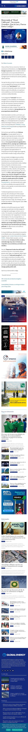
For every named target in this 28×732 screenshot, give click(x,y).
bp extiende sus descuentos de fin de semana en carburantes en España (12, 590)
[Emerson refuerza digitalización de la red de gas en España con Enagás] (5, 485)
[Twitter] (6, 57)
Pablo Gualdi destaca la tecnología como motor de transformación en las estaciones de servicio (13, 537)
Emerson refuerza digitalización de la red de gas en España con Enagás (18, 484)
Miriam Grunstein (7, 63)
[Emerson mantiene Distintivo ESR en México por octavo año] (5, 471)
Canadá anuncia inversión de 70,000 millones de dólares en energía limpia (17, 680)
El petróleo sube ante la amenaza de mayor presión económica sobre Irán (13, 721)
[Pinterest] (9, 57)
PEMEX (3, 238)
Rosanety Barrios (5, 182)
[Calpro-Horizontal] (14, 50)
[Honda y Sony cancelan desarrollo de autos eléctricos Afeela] (5, 464)
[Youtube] (13, 670)
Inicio (2, 16)
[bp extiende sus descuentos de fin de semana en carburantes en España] (14, 582)
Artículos (3, 541)
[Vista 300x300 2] (14, 406)
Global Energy (8, 51)
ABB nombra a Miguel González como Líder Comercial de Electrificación (18, 477)
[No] (26, 727)
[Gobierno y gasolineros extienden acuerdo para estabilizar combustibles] (5, 625)
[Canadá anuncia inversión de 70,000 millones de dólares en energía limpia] (5, 680)
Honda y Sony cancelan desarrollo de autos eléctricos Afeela (18, 463)
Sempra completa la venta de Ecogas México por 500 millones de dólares (17, 609)
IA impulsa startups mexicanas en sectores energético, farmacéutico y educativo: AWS (17, 631)
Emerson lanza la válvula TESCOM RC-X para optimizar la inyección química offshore (14, 713)
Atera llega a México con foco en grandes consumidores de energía (12, 565)
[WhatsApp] (12, 57)
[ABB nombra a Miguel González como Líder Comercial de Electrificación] (5, 478)
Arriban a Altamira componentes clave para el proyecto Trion (18, 616)
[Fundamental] (14, 2)
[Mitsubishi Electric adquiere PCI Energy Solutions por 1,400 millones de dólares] (5, 603)
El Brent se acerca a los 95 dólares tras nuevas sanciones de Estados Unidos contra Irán (18, 638)
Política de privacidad (17, 729)
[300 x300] (14, 350)
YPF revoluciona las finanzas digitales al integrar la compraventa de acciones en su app (15, 709)
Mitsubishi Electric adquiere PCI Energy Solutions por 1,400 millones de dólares (18, 602)
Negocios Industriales (14, 457)
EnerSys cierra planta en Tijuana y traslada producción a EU (17, 455)
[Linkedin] (8, 670)
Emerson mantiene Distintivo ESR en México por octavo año (18, 470)
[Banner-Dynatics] (14, 378)
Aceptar (8, 729)
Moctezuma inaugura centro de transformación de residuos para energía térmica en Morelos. (17, 449)
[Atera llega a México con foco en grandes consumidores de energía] (14, 556)
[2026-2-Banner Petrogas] (14, 515)
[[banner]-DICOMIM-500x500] (14, 322)
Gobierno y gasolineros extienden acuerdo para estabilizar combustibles (18, 624)
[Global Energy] (2, 51)
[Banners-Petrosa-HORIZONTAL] (14, 15)
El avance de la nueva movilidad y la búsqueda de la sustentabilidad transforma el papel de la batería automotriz (12, 436)
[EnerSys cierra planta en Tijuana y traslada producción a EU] (5, 456)
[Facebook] (2, 57)
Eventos (12, 451)
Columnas (11, 16)
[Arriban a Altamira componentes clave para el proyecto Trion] (5, 617)
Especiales (6, 16)
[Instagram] (5, 670)
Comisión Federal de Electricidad (17, 236)
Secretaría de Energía (19, 296)
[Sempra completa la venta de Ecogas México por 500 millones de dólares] (5, 610)
